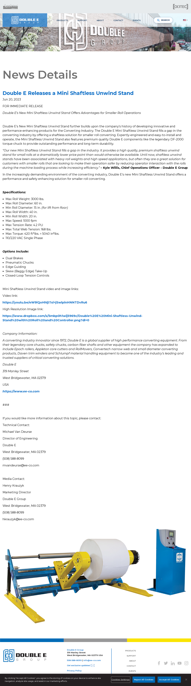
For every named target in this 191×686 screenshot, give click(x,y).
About (100, 20)
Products (62, 20)
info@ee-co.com (92, 660)
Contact (118, 20)
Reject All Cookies (143, 679)
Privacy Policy (74, 670)
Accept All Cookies (169, 679)
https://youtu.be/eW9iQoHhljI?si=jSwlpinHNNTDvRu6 (45, 302)
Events (137, 20)
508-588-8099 (74, 660)
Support (82, 20)
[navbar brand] (25, 20)
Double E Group (75, 650)
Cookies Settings (120, 679)
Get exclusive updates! (78, 665)
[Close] (186, 679)
